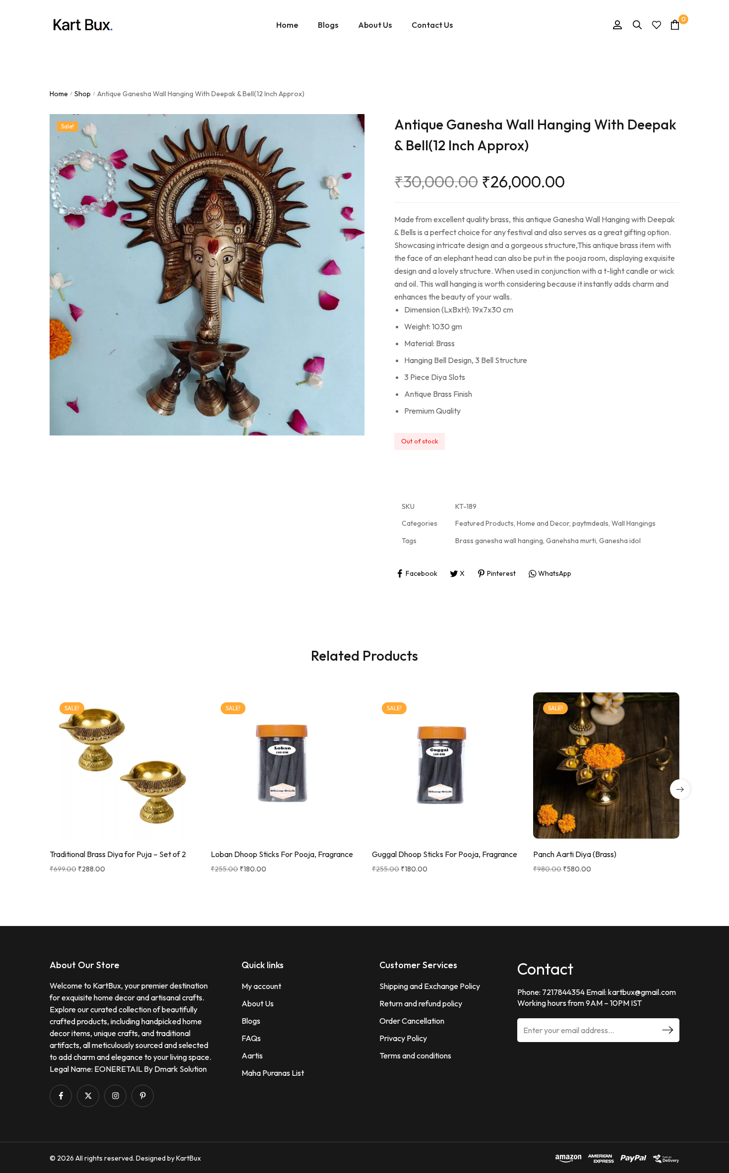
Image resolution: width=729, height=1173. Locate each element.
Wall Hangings (633, 523)
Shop (82, 93)
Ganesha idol (620, 540)
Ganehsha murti (571, 540)
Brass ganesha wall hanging (499, 540)
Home (59, 93)
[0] (674, 24)
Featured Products (484, 523)
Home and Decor (543, 523)
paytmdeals (590, 523)
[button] (680, 789)
